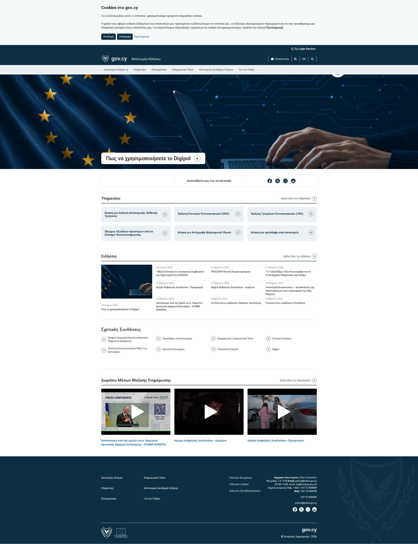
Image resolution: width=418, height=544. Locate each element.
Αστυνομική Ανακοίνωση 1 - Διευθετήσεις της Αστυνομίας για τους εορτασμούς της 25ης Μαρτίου (290, 290)
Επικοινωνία (282, 58)
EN (303, 58)
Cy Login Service (305, 48)
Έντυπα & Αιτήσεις (282, 338)
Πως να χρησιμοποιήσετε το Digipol (120, 309)
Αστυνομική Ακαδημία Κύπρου (216, 69)
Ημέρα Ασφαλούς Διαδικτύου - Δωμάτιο (233, 287)
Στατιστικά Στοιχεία (227, 349)
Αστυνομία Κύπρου (146, 59)
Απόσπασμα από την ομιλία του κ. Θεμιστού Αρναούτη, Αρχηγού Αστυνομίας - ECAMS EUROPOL (179, 306)
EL (295, 58)
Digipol (275, 349)
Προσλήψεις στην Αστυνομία (177, 338)
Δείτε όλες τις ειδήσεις (297, 256)
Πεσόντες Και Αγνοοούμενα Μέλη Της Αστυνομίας (127, 350)
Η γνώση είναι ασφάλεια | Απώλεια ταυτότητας (236, 303)
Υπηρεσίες (140, 69)
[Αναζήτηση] (312, 59)
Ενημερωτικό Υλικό (183, 69)
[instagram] (285, 181)
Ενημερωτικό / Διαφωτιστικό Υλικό (235, 338)
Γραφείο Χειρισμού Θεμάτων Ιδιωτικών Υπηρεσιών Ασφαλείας (128, 339)
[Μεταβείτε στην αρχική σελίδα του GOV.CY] (114, 59)
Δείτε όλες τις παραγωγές (295, 380)
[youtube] (293, 181)
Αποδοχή (108, 36)
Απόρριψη (125, 36)
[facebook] (269, 181)
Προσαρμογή (141, 36)
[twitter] (277, 181)
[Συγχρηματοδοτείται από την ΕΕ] (121, 533)
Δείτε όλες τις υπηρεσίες (296, 198)
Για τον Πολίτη (247, 69)
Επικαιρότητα (159, 69)
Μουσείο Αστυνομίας (174, 349)
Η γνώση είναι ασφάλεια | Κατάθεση (285, 303)
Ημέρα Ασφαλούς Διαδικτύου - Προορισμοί (179, 287)
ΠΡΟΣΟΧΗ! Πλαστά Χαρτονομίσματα (230, 271)
